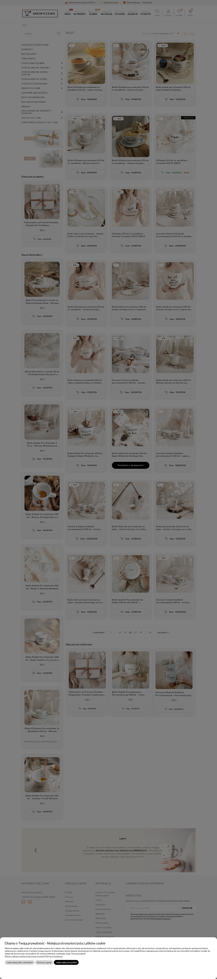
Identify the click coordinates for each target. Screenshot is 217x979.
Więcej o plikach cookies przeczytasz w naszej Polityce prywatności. (34, 956)
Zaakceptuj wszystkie (66, 962)
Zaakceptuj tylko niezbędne (20, 962)
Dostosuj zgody (44, 962)
